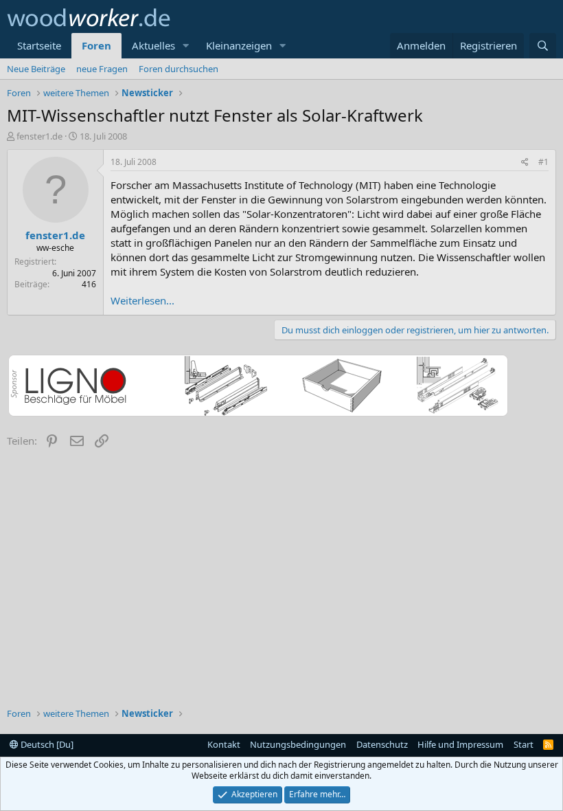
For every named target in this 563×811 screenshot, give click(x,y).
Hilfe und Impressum (460, 744)
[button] (186, 45)
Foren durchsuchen (178, 69)
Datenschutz (382, 744)
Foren (96, 45)
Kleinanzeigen (239, 45)
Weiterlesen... (142, 300)
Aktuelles (153, 45)
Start (523, 744)
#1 (543, 162)
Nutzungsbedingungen (298, 744)
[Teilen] (524, 162)
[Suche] (542, 45)
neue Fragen (102, 69)
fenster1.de (39, 136)
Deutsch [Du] (46, 744)
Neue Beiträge (36, 69)
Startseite (39, 45)
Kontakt (223, 744)
